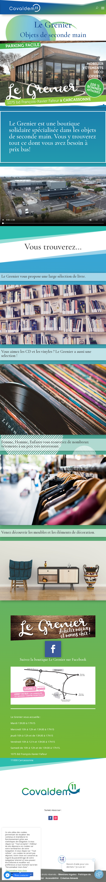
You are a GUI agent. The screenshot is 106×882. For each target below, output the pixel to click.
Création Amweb (69, 878)
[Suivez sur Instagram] (56, 818)
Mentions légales (67, 874)
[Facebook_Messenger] (7, 875)
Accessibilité (52, 878)
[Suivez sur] (50, 818)
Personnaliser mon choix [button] (16, 870)
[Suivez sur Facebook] (53, 649)
